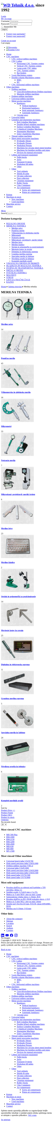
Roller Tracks (22, 183)
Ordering (5, 820)
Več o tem (32, 1115)
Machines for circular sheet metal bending (34, 148)
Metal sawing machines (21, 101)
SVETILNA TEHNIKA (16, 273)
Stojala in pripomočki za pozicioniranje (28, 247)
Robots (9, 195)
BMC (19, 80)
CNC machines (12, 56)
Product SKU (6, 815)
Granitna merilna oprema (22, 254)
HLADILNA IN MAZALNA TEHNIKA (23, 266)
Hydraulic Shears (24, 141)
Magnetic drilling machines (28, 94)
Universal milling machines (23, 99)
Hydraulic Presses (24, 143)
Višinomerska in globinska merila (25, 233)
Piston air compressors (31, 192)
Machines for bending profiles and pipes (33, 150)
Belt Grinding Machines (27, 122)
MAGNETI (11, 275)
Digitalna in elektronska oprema (25, 252)
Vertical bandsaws (29, 106)
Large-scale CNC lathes (27, 68)
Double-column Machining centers (26, 77)
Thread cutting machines (22, 136)
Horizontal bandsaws (30, 108)
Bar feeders (21, 73)
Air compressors (23, 188)
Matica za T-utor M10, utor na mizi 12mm (23, 894)
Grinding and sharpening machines (26, 120)
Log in (4, 29)
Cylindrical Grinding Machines (29, 129)
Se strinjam (5, 1120)
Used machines (18, 202)
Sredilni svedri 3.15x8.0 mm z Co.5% (21, 892)
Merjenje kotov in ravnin (22, 249)
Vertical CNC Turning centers (29, 66)
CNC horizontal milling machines (25, 85)
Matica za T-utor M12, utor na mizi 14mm (23, 901)
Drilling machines (19, 89)
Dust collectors (23, 178)
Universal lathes (18, 117)
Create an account (8, 41)
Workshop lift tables (25, 164)
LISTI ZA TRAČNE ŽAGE (18, 280)
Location (10, 923)
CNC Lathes (17, 61)
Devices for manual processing (29, 152)
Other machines (12, 87)
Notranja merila (18, 237)
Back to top (6, 949)
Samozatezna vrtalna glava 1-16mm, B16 (23, 897)
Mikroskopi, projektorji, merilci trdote (27, 240)
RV (18, 82)
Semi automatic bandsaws (32, 110)
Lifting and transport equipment (25, 155)
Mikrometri (16, 235)
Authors (9, 928)
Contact (9, 206)
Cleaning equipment (25, 181)
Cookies (9, 930)
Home (8, 54)
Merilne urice (17, 228)
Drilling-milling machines (22, 96)
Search (4, 213)
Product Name (7, 813)
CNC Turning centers (26, 70)
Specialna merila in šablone (23, 256)
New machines (18, 199)
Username (5, 21)
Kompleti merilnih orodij (22, 261)
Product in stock (7, 817)
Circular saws (22, 115)
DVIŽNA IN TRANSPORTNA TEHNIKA (24, 268)
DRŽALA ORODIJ (14, 270)
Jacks (19, 159)
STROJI (9, 277)
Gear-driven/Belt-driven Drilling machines (34, 92)
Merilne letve (17, 242)
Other (19, 166)
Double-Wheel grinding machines (31, 124)
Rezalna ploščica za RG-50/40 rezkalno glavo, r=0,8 (28, 899)
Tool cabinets (22, 171)
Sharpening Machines (26, 131)
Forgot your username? (15, 34)
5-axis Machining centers (22, 75)
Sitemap (9, 921)
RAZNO (10, 282)
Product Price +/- (8, 810)
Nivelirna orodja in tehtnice (23, 259)
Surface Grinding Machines (28, 127)
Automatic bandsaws (30, 113)
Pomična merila (18, 230)
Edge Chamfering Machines (28, 134)
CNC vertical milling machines (24, 59)
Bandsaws (21, 103)
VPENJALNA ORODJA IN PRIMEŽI (22, 263)
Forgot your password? (15, 36)
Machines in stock (13, 197)
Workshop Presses (24, 145)
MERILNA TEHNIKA (16, 226)
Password (5, 24)
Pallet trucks (22, 157)
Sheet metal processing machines (25, 138)
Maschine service (13, 204)
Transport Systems (24, 162)
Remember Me (10, 27)
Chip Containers (23, 185)
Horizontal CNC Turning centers (30, 63)
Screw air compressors (31, 190)
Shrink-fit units (23, 173)
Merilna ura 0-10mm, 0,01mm (18, 908)
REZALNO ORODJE (15, 223)
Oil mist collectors (24, 176)
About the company (14, 919)
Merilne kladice (18, 245)
